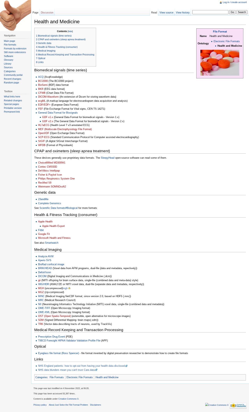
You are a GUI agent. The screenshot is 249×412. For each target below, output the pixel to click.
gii (39, 280)
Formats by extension (15, 48)
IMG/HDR (43, 284)
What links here (12, 96)
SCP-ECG (44, 137)
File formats (10, 44)
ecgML (42, 100)
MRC (41, 300)
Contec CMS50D (47, 166)
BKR (40, 88)
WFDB (42, 145)
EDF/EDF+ (44, 104)
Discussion (47, 12)
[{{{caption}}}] (219, 62)
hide (70, 31)
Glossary (8, 60)
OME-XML (44, 312)
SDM (41, 319)
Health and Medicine (107, 377)
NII (39, 304)
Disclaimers (95, 405)
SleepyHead (107, 157)
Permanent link (12, 111)
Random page (11, 82)
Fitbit (41, 230)
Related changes (13, 100)
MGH (41, 288)
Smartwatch (51, 242)
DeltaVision (44, 272)
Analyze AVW (45, 256)
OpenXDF (43, 133)
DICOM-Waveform (48, 96)
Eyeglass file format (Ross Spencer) (58, 353)
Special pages (11, 104)
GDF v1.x (47, 117)
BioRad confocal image (51, 264)
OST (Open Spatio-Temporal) (54, 316)
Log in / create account (235, 2)
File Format (220, 31)
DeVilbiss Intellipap (49, 170)
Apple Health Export (53, 226)
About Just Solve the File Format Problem (68, 405)
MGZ (41, 292)
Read (154, 12)
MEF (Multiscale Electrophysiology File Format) (65, 129)
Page (35, 12)
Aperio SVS (44, 260)
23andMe (43, 199)
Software (8, 56)
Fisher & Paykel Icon (50, 174)
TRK (40, 324)
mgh (65, 288)
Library (7, 63)
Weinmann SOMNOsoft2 (52, 186)
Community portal (13, 75)
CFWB (42, 92)
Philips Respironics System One (56, 178)
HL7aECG (43, 125)
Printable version (13, 108)
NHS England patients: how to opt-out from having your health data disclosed (81, 365)
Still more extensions (15, 52)
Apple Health (45, 221)
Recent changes (12, 79)
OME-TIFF (44, 308)
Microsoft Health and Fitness (54, 237)
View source (166, 12)
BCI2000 (43, 81)
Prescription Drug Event (51, 336)
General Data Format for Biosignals (58, 112)
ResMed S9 (44, 182)
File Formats (57, 377)
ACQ (41, 76)
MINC (41, 296)
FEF (40, 108)
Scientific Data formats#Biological (58, 207)
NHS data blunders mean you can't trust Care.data (66, 369)
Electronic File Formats (227, 41)
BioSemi (43, 84)
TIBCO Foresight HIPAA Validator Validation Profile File (69, 340)
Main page (9, 41)
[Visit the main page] (15, 15)
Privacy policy (40, 405)
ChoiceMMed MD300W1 (51, 162)
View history (183, 12)
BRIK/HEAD (45, 268)
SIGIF (41, 141)
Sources (8, 67)
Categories (41, 377)
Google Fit (44, 234)
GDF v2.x (47, 121)
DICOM (42, 276)
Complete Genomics (49, 203)
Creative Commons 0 (68, 399)
